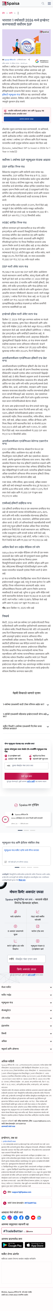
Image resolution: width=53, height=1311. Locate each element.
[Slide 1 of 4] (17, 867)
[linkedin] (27, 1217)
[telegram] (3, 1217)
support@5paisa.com (21, 1192)
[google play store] (12, 1246)
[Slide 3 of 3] (32, 830)
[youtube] (33, 1217)
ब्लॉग (11, 13)
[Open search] (43, 4)
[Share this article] (29, 59)
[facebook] (21, 1217)
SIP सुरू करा (26, 776)
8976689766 (30, 1203)
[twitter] (15, 1217)
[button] (18, 13)
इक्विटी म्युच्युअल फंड (11, 94)
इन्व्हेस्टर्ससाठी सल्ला (9, 1141)
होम (3, 13)
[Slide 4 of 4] (35, 867)
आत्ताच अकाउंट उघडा (26, 119)
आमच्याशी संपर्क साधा (8, 1126)
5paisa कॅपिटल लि (9, 60)
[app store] (35, 1246)
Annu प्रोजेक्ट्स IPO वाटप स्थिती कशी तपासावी (27, 818)
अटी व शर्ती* (31, 781)
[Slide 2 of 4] (23, 867)
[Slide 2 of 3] (26, 830)
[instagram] (9, 1217)
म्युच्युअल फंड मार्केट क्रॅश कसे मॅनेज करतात (21, 850)
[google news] (39, 1217)
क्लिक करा (22, 880)
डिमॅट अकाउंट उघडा (26, 969)
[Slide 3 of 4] (29, 867)
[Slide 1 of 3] (20, 830)
